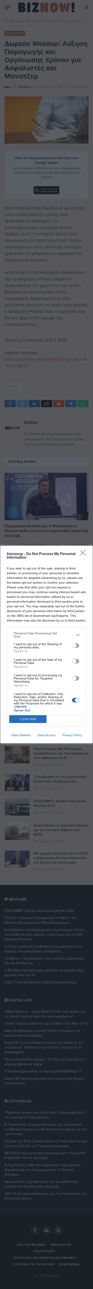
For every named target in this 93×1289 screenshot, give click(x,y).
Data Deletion (21, 735)
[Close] (84, 554)
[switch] (75, 645)
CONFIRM (28, 719)
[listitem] (46, 635)
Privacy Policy (72, 735)
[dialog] (46, 644)
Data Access (46, 735)
